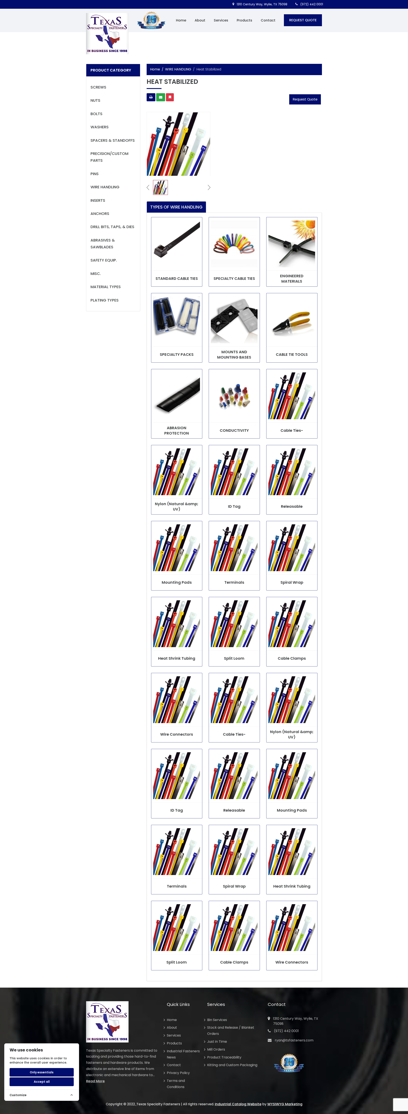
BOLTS (96, 113)
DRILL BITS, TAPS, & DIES (112, 226)
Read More (95, 1081)
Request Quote (305, 99)
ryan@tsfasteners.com (294, 1040)
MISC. (96, 273)
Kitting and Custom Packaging (232, 1065)
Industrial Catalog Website (238, 1104)
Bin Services (217, 1019)
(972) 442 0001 (311, 4)
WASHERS (100, 127)
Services (221, 20)
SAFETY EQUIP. (104, 260)
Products (244, 20)
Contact (268, 20)
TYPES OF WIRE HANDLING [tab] (176, 207)
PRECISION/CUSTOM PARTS (109, 157)
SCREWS (98, 87)
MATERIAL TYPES (106, 286)
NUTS (95, 100)
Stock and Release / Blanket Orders (230, 1030)
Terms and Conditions (176, 1083)
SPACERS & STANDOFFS (113, 140)
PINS (95, 173)
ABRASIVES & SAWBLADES (103, 243)
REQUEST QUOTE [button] (303, 20)
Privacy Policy (178, 1072)
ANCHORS (100, 213)
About (200, 20)
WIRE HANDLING (105, 187)
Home (181, 20)
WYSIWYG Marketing (284, 1104)
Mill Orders (216, 1049)
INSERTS (98, 200)
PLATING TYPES (105, 300)
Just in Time (217, 1041)
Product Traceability (224, 1057)
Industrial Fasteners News (183, 1054)
